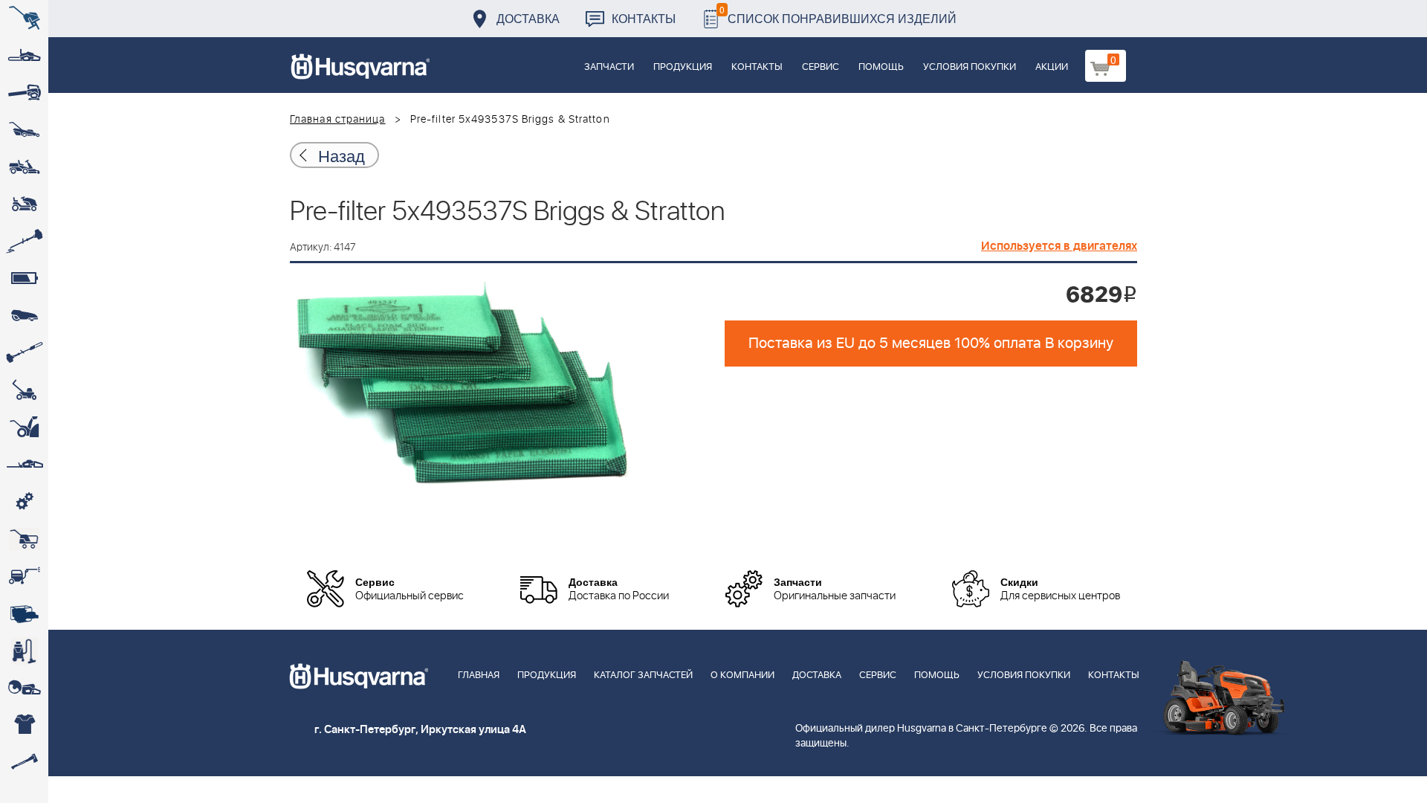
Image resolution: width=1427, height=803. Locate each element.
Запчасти (609, 67)
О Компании (742, 675)
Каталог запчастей (643, 675)
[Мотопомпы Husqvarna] (24, 613)
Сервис (820, 67)
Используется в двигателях (1059, 246)
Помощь (881, 67)
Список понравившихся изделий (838, 14)
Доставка (528, 18)
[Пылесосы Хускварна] (24, 650)
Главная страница (338, 119)
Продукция (682, 67)
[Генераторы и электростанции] (24, 539)
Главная (478, 675)
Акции (1051, 67)
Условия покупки (969, 67)
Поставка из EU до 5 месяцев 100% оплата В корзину (930, 343)
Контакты (644, 18)
